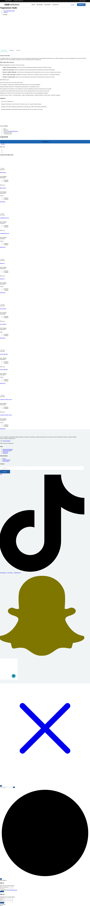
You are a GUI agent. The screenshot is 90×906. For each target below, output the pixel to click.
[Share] (3, 904)
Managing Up (2, 263)
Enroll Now (2, 201)
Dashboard (81, 4)
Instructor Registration (8, 449)
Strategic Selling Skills (4, 354)
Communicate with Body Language (6, 399)
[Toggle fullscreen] (2, 904)
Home (33, 4)
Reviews (18, 50)
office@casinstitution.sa (18, 0)
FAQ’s (4, 458)
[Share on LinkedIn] (3, 152)
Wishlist (3, 144)
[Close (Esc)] (4, 904)
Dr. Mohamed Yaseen (10, 10)
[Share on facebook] (3, 149)
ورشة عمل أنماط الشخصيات (4, 217)
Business (6, 12)
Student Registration (7, 450)
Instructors (47, 4)
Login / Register (82, 0)
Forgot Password (6, 459)
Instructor (11, 50)
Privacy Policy (6, 461)
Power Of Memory (3, 308)
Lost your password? (12, 890)
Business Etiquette (3, 172)
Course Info (4, 50)
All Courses (40, 4)
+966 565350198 (8, 0)
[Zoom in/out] (0, 904)
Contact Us (55, 4)
